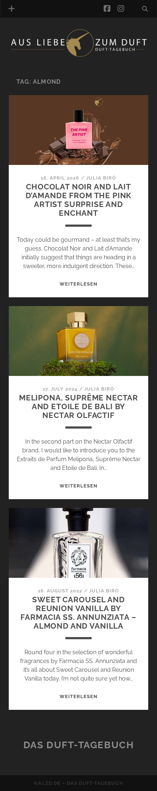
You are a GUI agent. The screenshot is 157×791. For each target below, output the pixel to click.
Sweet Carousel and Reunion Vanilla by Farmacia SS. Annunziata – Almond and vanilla (78, 612)
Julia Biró (101, 178)
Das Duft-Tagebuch (78, 744)
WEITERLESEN (78, 284)
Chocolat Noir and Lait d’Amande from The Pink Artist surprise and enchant (79, 200)
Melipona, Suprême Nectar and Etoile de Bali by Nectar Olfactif (78, 406)
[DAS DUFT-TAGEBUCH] (78, 55)
